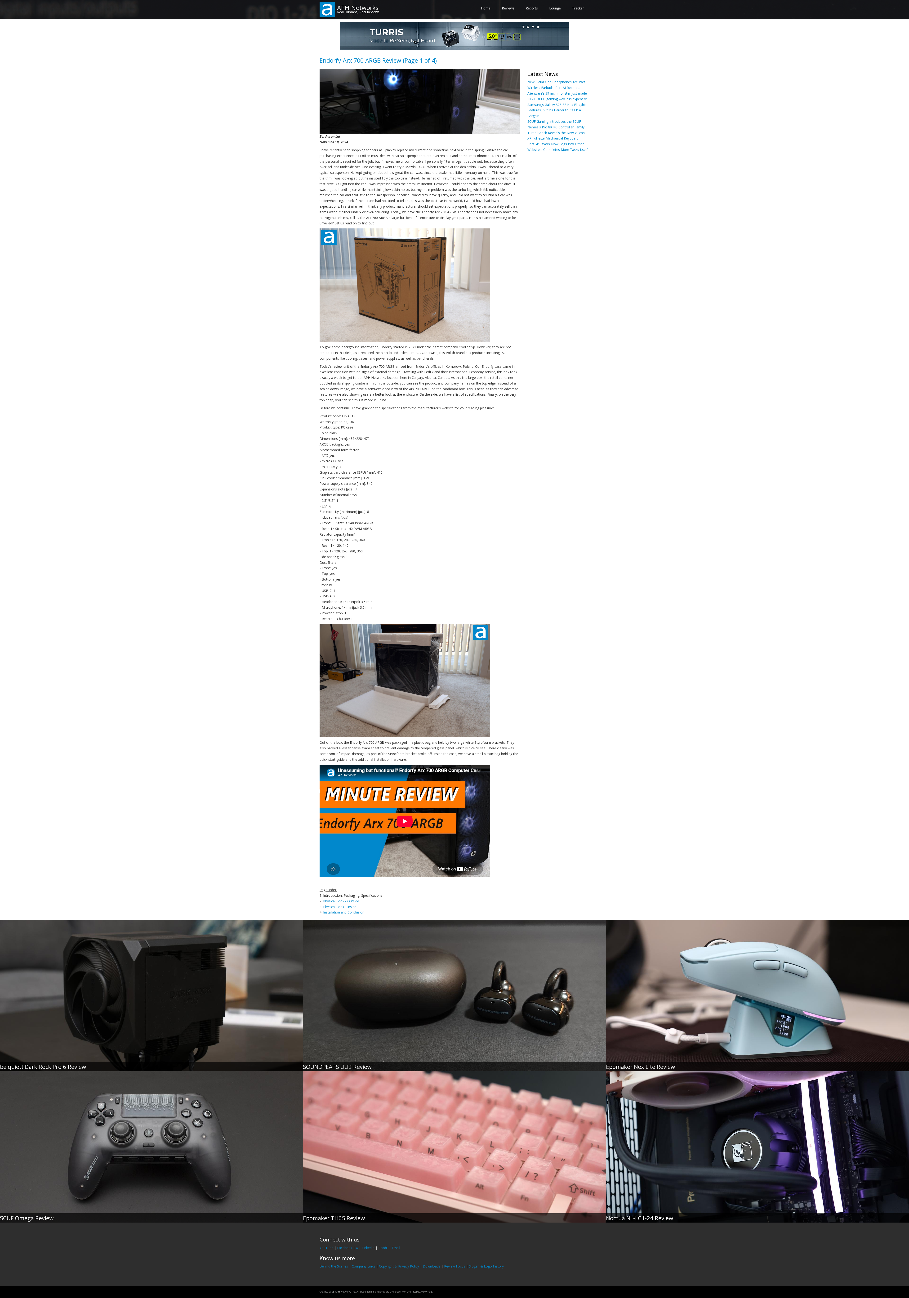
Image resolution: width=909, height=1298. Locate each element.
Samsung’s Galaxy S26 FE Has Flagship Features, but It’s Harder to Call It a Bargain (557, 110)
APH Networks (358, 7)
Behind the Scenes (334, 1266)
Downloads (431, 1266)
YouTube (326, 1248)
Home (485, 8)
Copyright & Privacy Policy (399, 1266)
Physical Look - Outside (341, 901)
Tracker (578, 8)
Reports (532, 8)
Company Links (363, 1266)
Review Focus (454, 1266)
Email (396, 1248)
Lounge (555, 8)
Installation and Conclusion (343, 912)
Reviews (508, 8)
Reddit (383, 1248)
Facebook (344, 1248)
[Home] (327, 9)
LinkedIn (368, 1248)
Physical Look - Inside (339, 907)
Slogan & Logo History (486, 1266)
